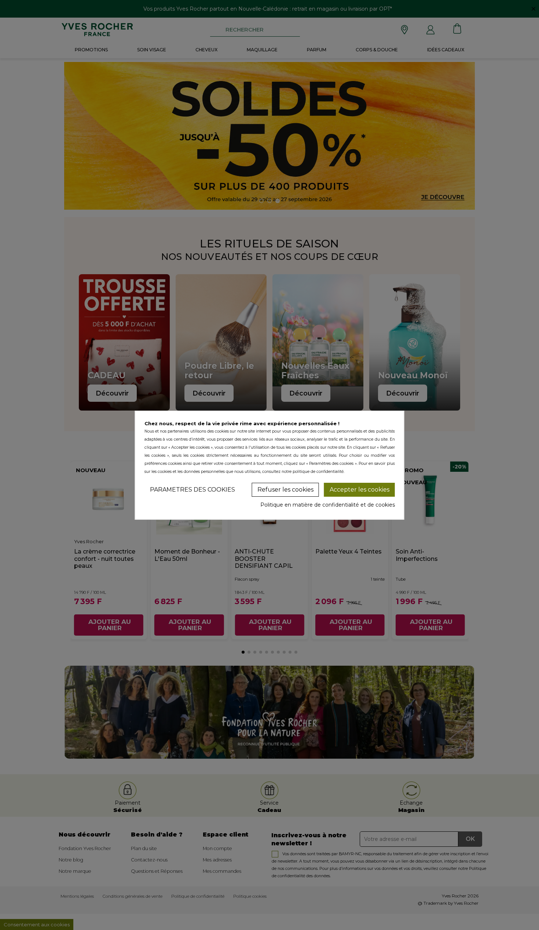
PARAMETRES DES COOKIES (192, 489)
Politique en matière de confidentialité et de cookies (327, 504)
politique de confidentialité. (318, 471)
